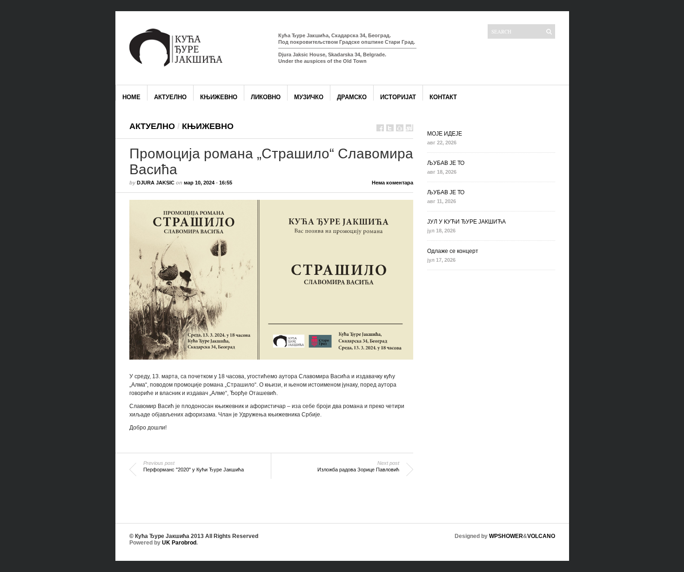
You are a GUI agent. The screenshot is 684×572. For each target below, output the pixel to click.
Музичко (308, 97)
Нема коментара (392, 182)
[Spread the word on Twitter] (390, 127)
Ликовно (266, 97)
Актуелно (170, 97)
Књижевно (218, 97)
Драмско (352, 97)
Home (131, 97)
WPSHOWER (506, 536)
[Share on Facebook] (380, 127)
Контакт (443, 97)
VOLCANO (541, 536)
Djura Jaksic (155, 182)
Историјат (398, 97)
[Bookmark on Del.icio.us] (399, 127)
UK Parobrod (179, 542)
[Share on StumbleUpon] (409, 127)
